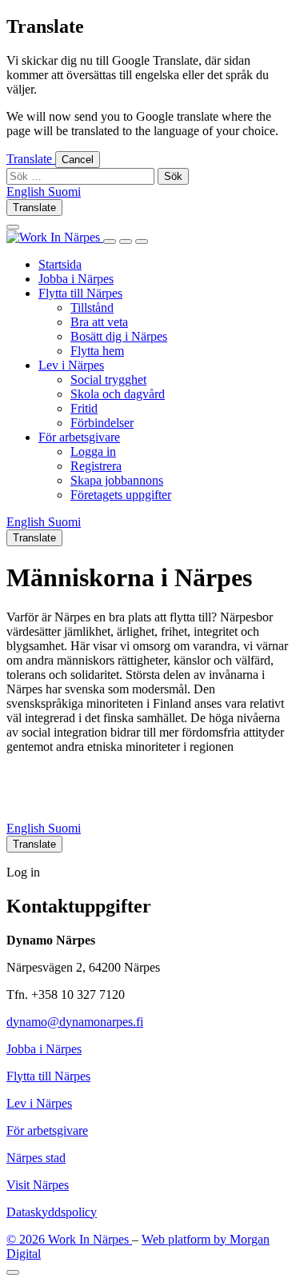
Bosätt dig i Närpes (118, 336)
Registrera (96, 466)
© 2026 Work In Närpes (69, 1239)
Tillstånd (92, 307)
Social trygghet (108, 379)
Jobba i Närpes (76, 279)
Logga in (93, 451)
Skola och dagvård (117, 394)
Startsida (60, 264)
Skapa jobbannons (116, 480)
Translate (30, 159)
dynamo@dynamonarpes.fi (74, 1021)
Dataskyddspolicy (51, 1212)
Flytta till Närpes (80, 293)
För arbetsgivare (79, 437)
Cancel (78, 160)
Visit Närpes (37, 1185)
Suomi (64, 828)
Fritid (84, 408)
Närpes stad (36, 1157)
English (27, 828)
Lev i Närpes (71, 365)
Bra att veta (99, 322)
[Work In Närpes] (54, 237)
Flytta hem (97, 350)
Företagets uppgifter (120, 494)
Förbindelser (102, 422)
